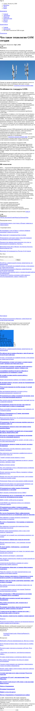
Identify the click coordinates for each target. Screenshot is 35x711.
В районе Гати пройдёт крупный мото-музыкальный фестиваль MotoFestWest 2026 (16, 431)
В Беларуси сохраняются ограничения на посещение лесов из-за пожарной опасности (16, 436)
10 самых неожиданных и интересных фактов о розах (15, 657)
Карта (5, 8)
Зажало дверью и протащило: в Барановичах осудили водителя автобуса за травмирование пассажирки (16, 576)
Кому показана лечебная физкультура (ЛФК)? (13, 492)
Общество (6, 17)
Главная (5, 14)
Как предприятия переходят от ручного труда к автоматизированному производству (13, 392)
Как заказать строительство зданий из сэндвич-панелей (17, 616)
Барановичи (3, 11)
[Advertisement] (17, 296)
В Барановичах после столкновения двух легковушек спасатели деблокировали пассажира (16, 496)
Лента (5, 6)
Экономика (6, 15)
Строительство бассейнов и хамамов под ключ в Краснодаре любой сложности (14, 563)
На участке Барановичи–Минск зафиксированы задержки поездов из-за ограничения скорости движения (17, 513)
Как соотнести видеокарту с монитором (11, 555)
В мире (5, 21)
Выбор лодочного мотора (7, 464)
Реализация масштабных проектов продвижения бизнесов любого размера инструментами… (17, 622)
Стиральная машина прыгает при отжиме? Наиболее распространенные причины (15, 590)
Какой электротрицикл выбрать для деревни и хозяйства (16, 379)
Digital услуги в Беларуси (7, 692)
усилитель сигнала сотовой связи (23, 85)
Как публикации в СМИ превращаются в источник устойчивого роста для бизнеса (16, 594)
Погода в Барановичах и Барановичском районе (15, 695)
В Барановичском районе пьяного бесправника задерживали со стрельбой (14, 488)
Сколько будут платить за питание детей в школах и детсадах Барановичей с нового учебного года (15, 275)
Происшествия (7, 18)
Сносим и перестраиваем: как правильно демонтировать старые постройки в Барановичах (16, 664)
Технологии (3, 33)
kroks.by (27, 211)
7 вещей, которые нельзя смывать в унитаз (12, 457)
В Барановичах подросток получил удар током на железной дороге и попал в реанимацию (15, 405)
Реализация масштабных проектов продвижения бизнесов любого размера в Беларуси (15, 607)
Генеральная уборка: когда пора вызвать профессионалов (16, 481)
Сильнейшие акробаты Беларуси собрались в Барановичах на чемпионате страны (14, 371)
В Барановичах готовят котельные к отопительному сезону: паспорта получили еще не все (16, 362)
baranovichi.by (4, 24)
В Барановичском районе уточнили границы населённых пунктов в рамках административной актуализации (15, 508)
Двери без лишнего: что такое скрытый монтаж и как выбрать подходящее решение (15, 572)
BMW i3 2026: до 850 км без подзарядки (11, 500)
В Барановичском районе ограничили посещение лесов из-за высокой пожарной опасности (17, 396)
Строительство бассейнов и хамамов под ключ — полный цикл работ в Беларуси (15, 612)
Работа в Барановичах (7, 686)
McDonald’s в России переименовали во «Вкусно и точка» (17, 640)
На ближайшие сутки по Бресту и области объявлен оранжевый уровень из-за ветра (15, 231)
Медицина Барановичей (7, 689)
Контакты (6, 5)
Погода (5, 20)
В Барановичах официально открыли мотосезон (15, 539)
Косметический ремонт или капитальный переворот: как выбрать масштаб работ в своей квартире (16, 484)
